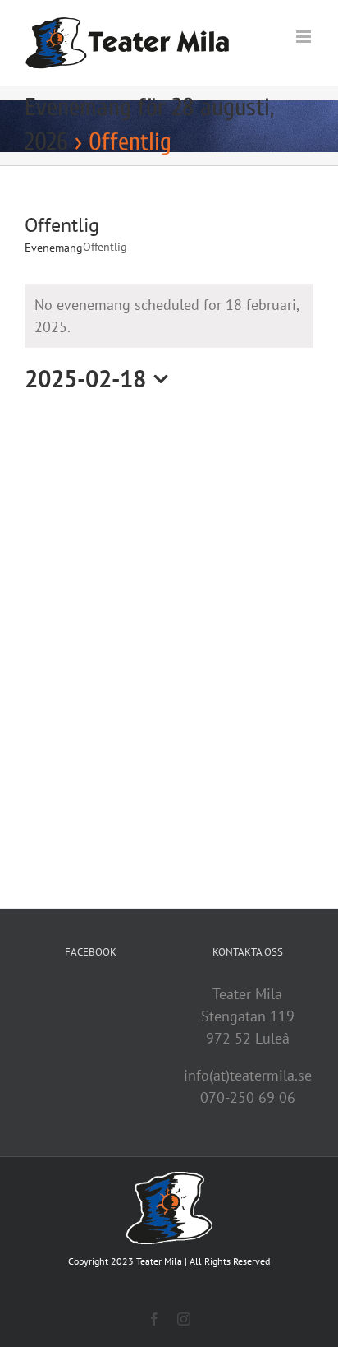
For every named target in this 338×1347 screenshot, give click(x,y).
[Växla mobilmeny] (304, 36)
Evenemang (54, 247)
